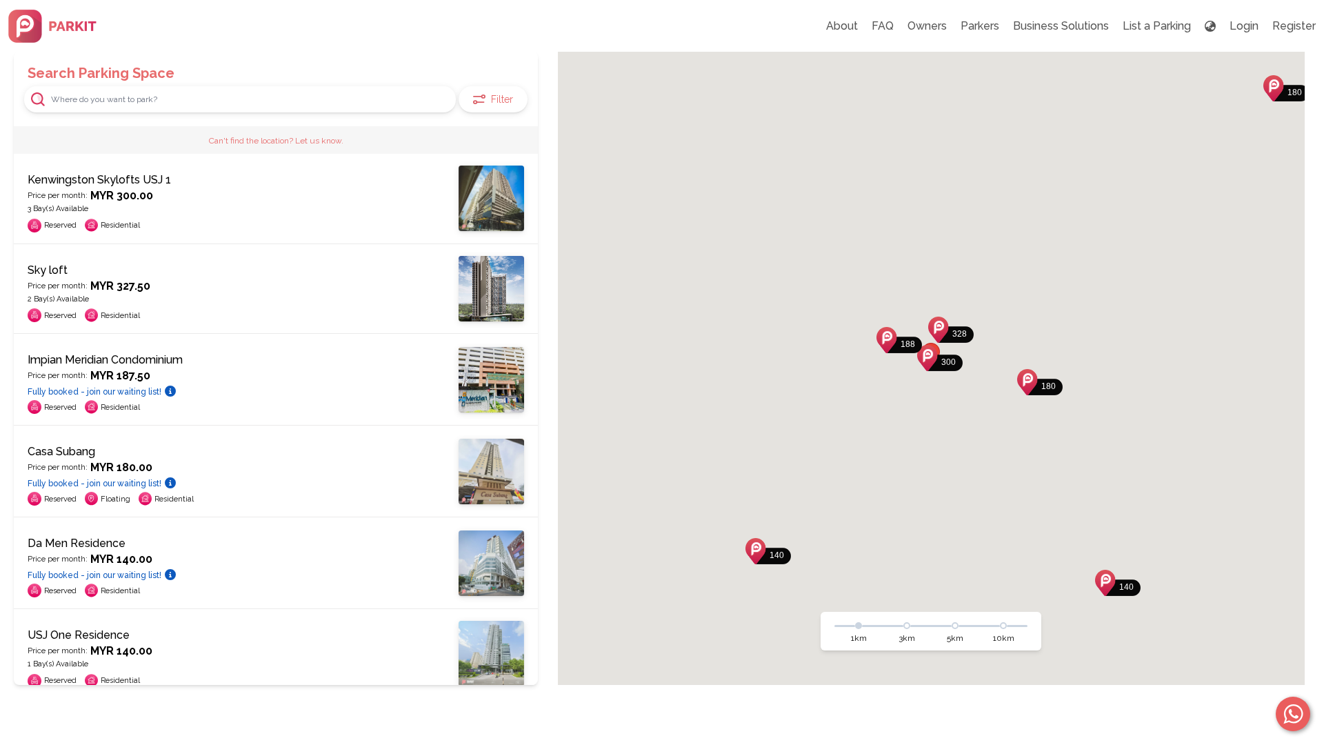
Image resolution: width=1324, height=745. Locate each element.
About (842, 25)
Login (1244, 25)
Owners (927, 25)
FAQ (883, 25)
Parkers (980, 25)
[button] (940, 358)
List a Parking (1157, 25)
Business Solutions (1061, 25)
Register (1294, 25)
